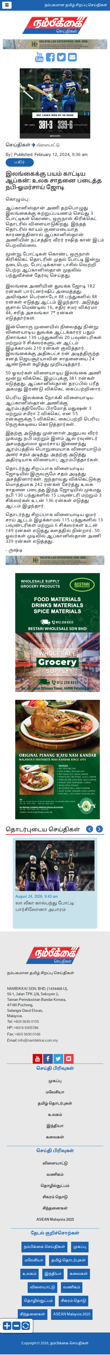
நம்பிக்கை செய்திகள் (44, 1247)
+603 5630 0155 (26, 1022)
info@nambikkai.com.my (38, 1041)
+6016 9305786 (25, 1028)
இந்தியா (55, 1126)
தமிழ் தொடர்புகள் (55, 1103)
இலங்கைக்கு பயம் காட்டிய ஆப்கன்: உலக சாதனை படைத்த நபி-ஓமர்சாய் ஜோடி (54, 181)
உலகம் (55, 1115)
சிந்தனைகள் (55, 1208)
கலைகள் (55, 1137)
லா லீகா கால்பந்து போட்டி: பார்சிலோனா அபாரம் (45, 907)
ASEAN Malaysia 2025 (55, 1220)
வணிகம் (55, 1175)
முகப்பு (55, 1081)
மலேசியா (55, 1092)
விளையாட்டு (48, 144)
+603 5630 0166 (27, 1034)
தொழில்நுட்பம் (55, 1186)
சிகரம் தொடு (55, 1197)
